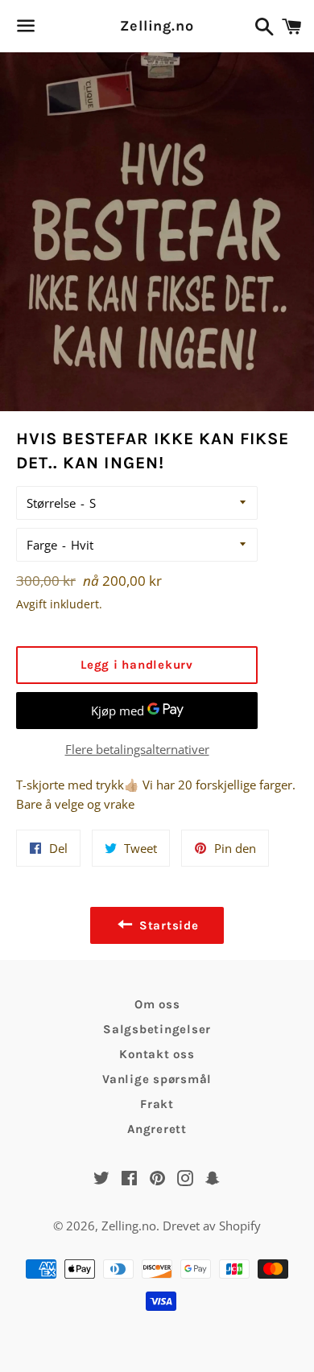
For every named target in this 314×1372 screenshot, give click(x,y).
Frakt (157, 1104)
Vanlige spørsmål (157, 1079)
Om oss (157, 1004)
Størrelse (51, 503)
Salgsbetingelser (157, 1029)
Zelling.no (157, 26)
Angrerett (157, 1129)
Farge (42, 545)
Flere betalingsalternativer (137, 749)
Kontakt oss (156, 1054)
